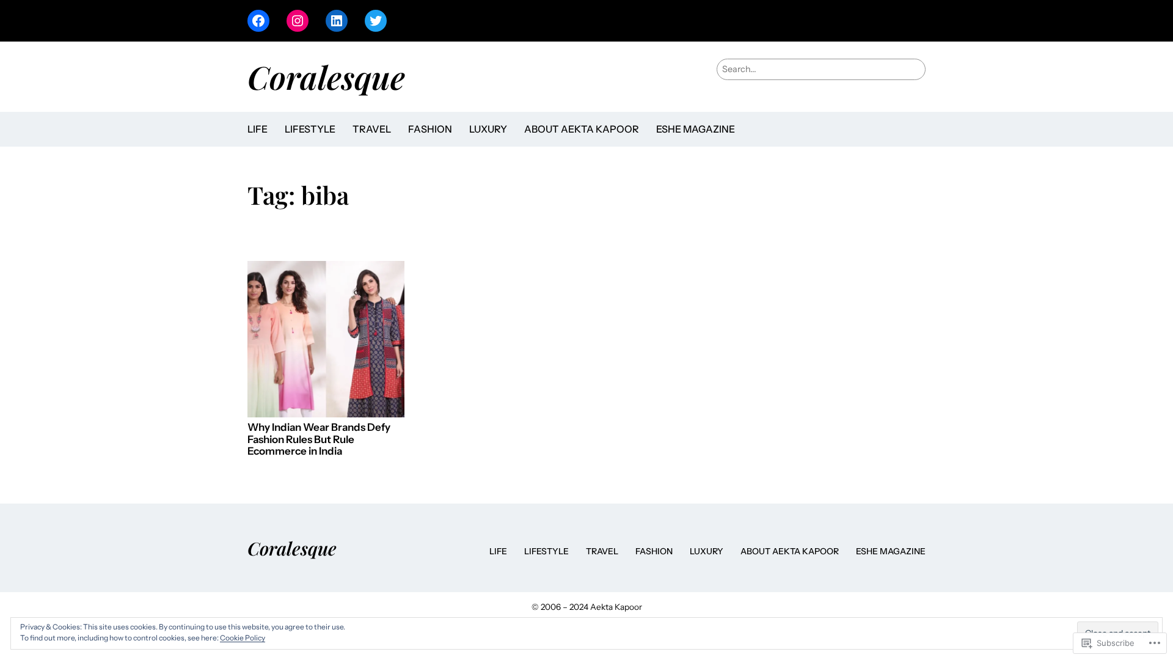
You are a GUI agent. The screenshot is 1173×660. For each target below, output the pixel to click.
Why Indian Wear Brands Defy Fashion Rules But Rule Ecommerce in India (318, 439)
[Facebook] (258, 21)
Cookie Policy (242, 637)
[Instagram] (298, 21)
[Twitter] (376, 21)
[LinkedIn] (337, 21)
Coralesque (326, 76)
